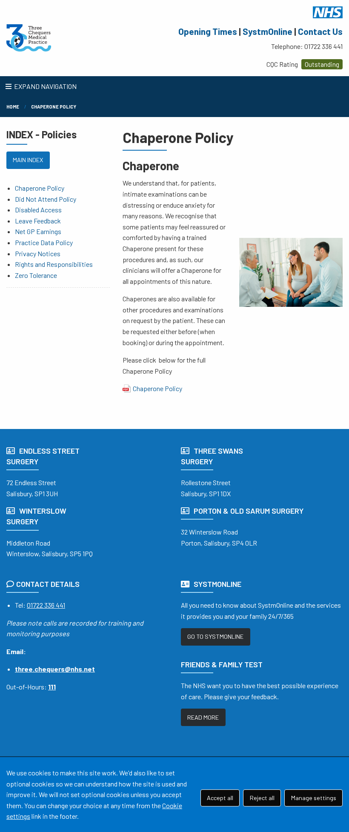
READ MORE (203, 717)
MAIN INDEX (28, 159)
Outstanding (322, 64)
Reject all (262, 797)
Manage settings (313, 797)
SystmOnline (267, 31)
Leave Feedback (38, 221)
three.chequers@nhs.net (55, 669)
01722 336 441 (46, 605)
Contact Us (320, 31)
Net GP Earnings (38, 231)
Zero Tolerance (36, 275)
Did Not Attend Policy (45, 199)
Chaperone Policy (53, 106)
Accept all (220, 797)
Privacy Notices (37, 253)
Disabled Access (38, 210)
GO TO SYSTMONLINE (215, 636)
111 (52, 687)
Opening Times (207, 31)
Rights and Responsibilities (54, 264)
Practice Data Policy (44, 242)
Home (12, 106)
